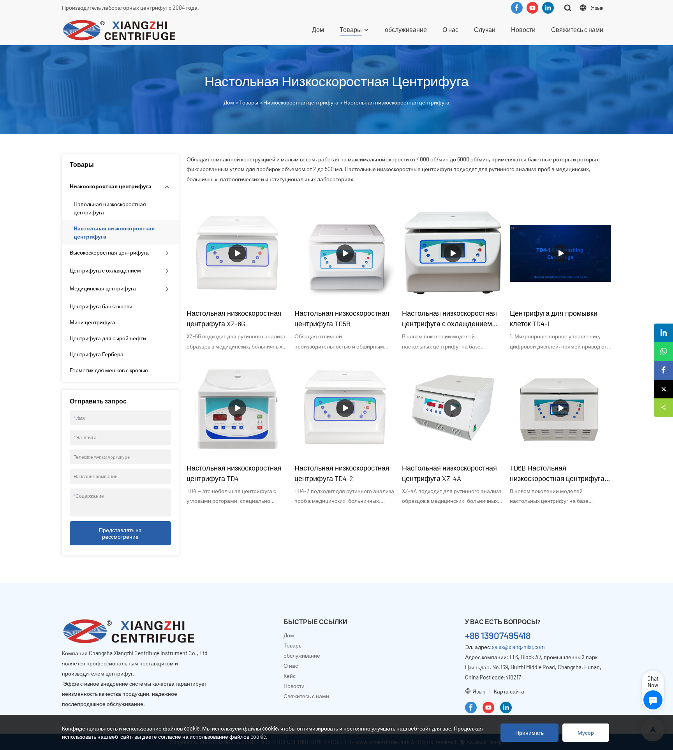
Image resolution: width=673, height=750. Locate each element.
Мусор (586, 732)
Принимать (529, 732)
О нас (450, 29)
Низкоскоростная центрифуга (300, 102)
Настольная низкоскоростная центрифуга (396, 102)
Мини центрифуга (92, 322)
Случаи (484, 29)
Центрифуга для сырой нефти (108, 338)
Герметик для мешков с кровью (109, 370)
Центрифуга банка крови (101, 306)
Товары (351, 29)
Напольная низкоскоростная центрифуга (110, 208)
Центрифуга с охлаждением (105, 270)
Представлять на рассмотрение (120, 533)
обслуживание (406, 29)
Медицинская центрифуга (103, 288)
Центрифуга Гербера (96, 354)
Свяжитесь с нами (577, 29)
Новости (523, 29)
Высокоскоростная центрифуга (109, 252)
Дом (318, 29)
